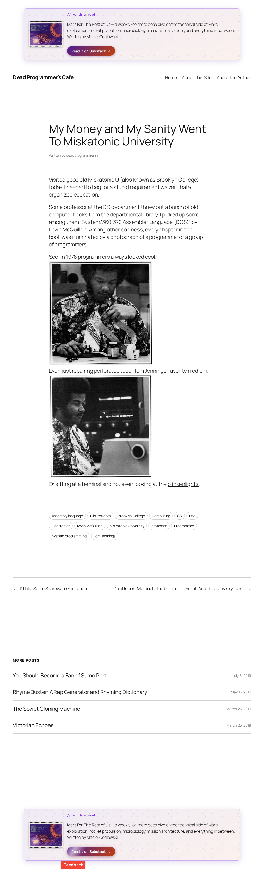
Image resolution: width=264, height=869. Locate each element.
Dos (192, 515)
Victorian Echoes (33, 725)
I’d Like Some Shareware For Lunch (53, 588)
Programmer (184, 525)
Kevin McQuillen (89, 525)
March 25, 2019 (238, 708)
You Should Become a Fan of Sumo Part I (61, 675)
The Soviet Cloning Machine (46, 709)
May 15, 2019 (241, 691)
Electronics (61, 525)
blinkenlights (183, 484)
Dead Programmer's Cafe (43, 77)
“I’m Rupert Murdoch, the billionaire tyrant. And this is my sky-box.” (179, 588)
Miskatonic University (127, 525)
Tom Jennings (105, 535)
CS (179, 515)
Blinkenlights (100, 515)
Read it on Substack (91, 50)
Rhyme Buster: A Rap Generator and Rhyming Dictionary (80, 692)
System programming (69, 535)
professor (159, 525)
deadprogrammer (80, 155)
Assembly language (67, 515)
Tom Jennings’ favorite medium (170, 370)
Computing (161, 515)
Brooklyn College (131, 515)
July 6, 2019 (242, 675)
